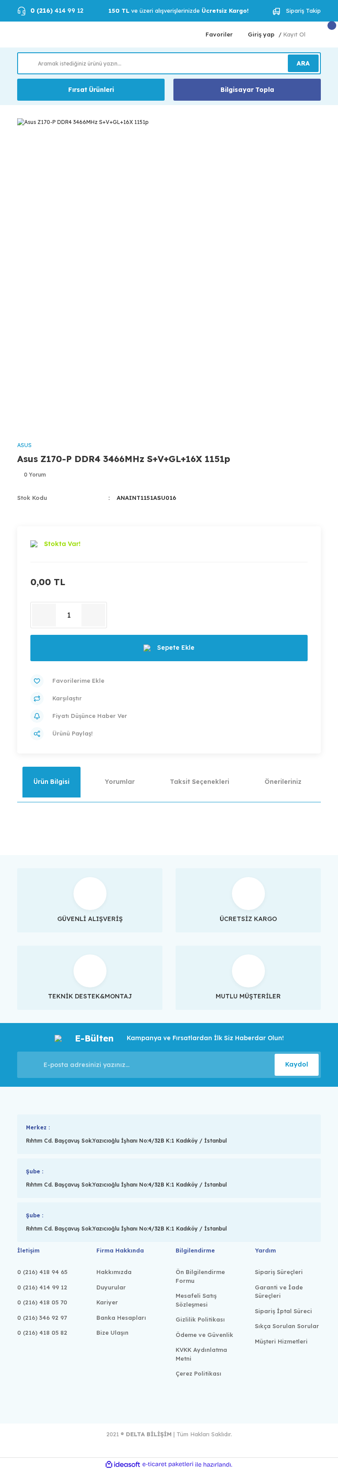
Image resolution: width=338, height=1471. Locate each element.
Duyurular (111, 1287)
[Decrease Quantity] (44, 615)
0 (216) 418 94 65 (42, 1271)
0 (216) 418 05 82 (42, 1332)
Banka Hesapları (121, 1317)
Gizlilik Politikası (200, 1319)
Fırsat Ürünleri (91, 90)
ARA (303, 63)
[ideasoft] (122, 1464)
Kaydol (296, 1064)
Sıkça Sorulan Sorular (287, 1325)
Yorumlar (120, 782)
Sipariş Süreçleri (279, 1271)
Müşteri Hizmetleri (281, 1341)
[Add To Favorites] (169, 681)
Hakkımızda (114, 1271)
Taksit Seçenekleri (199, 782)
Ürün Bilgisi (51, 782)
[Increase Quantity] (93, 615)
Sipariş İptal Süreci (283, 1310)
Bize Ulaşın (112, 1332)
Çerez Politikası (198, 1373)
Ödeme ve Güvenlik (204, 1334)
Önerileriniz (283, 782)
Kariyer (107, 1302)
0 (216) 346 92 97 (42, 1317)
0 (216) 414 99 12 (42, 1287)
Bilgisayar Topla (247, 90)
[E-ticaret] (168, 1464)
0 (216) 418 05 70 (42, 1302)
